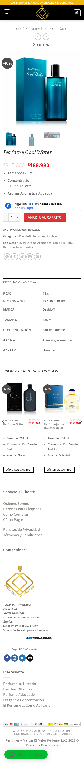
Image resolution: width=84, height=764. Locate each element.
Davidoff (65, 28)
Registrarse (21, 734)
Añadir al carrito (45, 217)
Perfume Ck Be (13, 424)
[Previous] (10, 90)
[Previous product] (46, 36)
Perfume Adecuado (19, 694)
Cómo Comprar (16, 514)
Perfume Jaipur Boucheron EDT (54, 426)
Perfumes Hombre (40, 28)
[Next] (74, 90)
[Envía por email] (29, 256)
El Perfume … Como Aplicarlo (27, 705)
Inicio (16, 28)
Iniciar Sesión (59, 731)
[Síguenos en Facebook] (7, 658)
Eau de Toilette (63, 243)
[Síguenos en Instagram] (14, 658)
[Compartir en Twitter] (22, 256)
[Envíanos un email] (29, 658)
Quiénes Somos (17, 503)
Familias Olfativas (17, 689)
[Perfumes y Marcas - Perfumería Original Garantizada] (42, 12)
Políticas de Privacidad (21, 529)
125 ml (21, 243)
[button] (7, 12)
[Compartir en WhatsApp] (7, 256)
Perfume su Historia (19, 683)
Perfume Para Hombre (18, 247)
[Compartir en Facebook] (14, 256)
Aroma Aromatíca (39, 243)
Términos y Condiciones (22, 535)
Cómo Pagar (13, 519)
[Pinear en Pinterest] (37, 256)
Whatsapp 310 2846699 (29, 731)
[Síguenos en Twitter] (22, 658)
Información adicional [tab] (20, 282)
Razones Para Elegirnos (23, 509)
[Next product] (38, 36)
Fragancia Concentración (24, 700)
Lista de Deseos (46, 734)
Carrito (67, 734)
